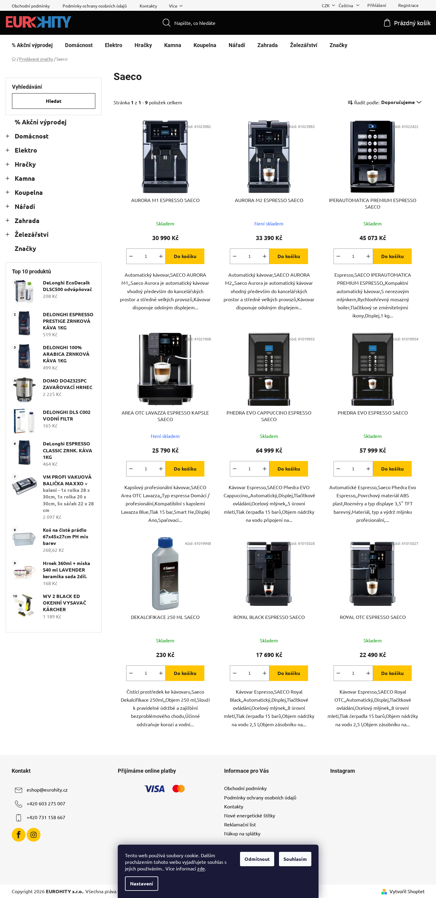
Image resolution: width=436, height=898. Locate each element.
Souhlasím (295, 859)
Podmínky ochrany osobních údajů (95, 5)
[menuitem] (32, 45)
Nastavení (141, 883)
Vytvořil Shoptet (407, 891)
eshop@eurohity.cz (47, 790)
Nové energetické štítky (249, 815)
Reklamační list (240, 824)
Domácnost (32, 136)
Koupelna (29, 192)
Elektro (26, 150)
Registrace (408, 5)
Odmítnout (257, 859)
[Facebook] (18, 835)
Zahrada (27, 220)
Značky (25, 248)
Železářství (32, 234)
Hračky (25, 164)
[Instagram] (33, 835)
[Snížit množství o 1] (130, 256)
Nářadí (25, 206)
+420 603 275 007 (46, 804)
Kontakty (148, 5)
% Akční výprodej (41, 122)
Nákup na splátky (242, 833)
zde (201, 868)
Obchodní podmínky (31, 5)
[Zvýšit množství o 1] (160, 256)
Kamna (25, 178)
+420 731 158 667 (46, 817)
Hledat (53, 101)
